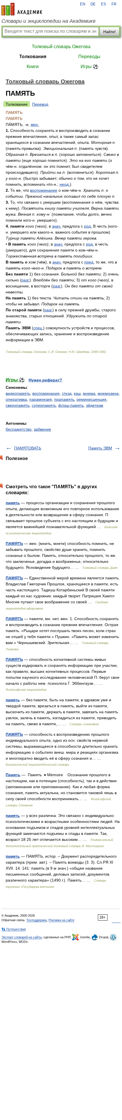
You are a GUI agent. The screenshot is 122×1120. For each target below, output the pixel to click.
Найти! (109, 31)
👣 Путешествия (13, 929)
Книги (33, 66)
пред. (89, 262)
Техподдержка (36, 920)
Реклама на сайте (61, 920)
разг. (25, 280)
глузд (66, 393)
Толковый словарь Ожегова (61, 46)
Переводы (89, 56)
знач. (56, 226)
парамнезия (40, 399)
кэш (77, 393)
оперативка (16, 399)
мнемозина (108, 393)
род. (88, 226)
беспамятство (18, 429)
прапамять (64, 399)
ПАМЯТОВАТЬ (27, 448)
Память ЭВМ (100, 448)
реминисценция (91, 399)
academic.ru (21, 9)
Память (13, 774)
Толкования (32, 56)
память (13, 502)
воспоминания (46, 393)
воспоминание (43, 190)
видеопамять (18, 393)
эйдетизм (94, 405)
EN (82, 4)
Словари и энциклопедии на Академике (48, 21)
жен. (35, 124)
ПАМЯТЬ (14, 543)
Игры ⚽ (89, 66)
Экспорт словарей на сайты (21, 937)
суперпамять (44, 405)
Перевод (40, 104)
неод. (65, 184)
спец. (38, 328)
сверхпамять (18, 405)
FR (114, 4)
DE (93, 4)
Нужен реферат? (45, 380)
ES (103, 4)
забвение (42, 429)
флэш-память (71, 405)
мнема (89, 393)
